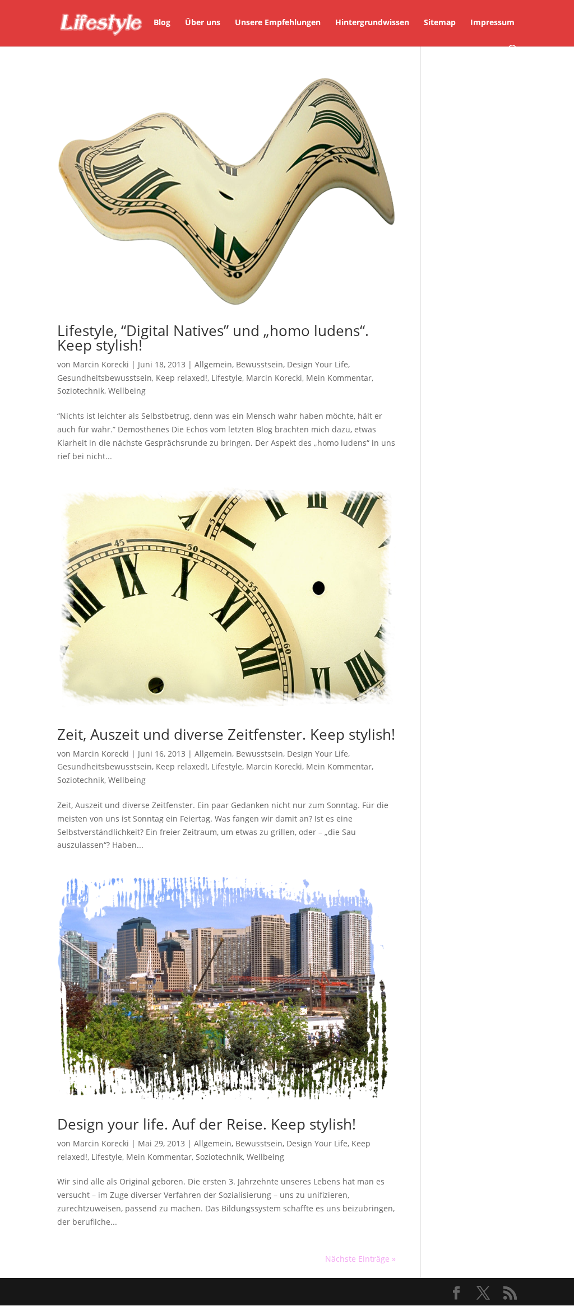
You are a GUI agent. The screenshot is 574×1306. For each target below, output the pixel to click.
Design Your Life (317, 364)
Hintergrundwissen (372, 22)
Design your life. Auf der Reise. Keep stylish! (206, 1124)
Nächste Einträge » (360, 1258)
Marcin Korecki (101, 364)
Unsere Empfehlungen (278, 22)
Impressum (492, 22)
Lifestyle (226, 377)
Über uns (202, 22)
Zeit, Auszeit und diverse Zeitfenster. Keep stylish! (226, 734)
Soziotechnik (80, 390)
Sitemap (440, 22)
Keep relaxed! (181, 377)
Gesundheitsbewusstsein (104, 377)
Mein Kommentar (339, 377)
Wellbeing (127, 390)
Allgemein (213, 364)
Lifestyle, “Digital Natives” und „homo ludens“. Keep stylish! (213, 337)
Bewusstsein (259, 364)
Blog (162, 22)
